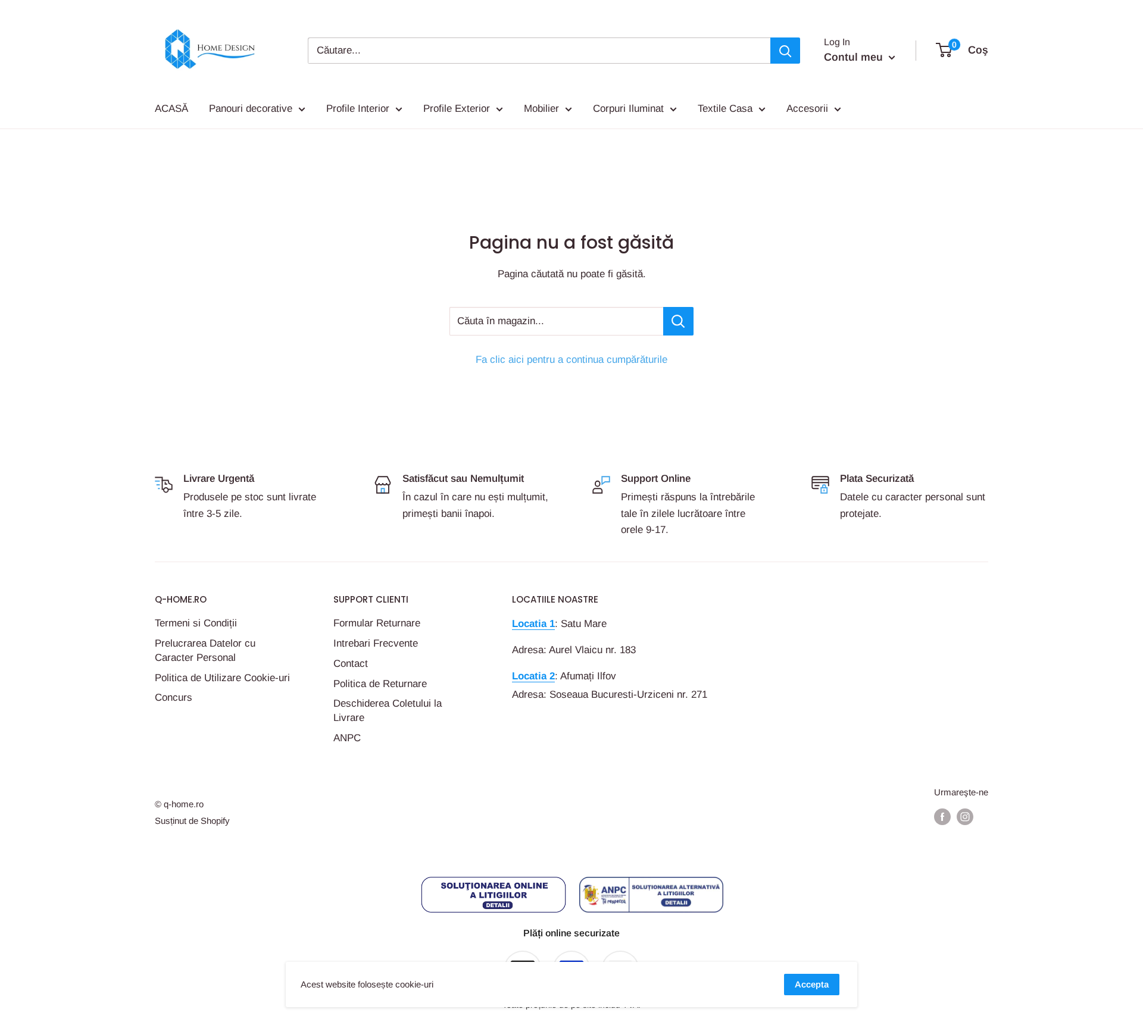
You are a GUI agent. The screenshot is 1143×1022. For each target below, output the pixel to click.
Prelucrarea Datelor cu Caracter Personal (205, 650)
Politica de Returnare (380, 683)
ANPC (347, 738)
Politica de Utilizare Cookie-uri (222, 678)
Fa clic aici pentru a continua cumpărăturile (571, 359)
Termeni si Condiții (196, 623)
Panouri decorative (250, 108)
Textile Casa (725, 108)
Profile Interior (357, 108)
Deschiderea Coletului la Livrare (387, 710)
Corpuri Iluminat (628, 108)
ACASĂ (171, 108)
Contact (350, 663)
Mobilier (541, 108)
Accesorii (807, 108)
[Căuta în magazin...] (678, 321)
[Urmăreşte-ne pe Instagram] (965, 816)
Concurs (173, 697)
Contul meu (855, 57)
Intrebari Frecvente (375, 643)
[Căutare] (785, 50)
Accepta (812, 984)
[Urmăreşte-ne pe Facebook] (942, 816)
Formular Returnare (376, 623)
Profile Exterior (456, 108)
